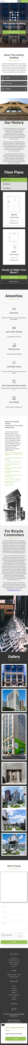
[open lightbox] (14, 204)
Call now (15, 1038)
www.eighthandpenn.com (14, 1022)
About (14, 986)
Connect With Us (14, 36)
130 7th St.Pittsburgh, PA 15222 (14, 959)
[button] (4, 1)
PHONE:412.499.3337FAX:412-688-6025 (14, 963)
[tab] (14, 180)
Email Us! (14, 966)
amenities (14, 992)
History (14, 988)
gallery (14, 997)
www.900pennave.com (14, 1020)
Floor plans (14, 990)
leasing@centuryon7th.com (13, 590)
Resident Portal (14, 32)
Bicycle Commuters (14, 994)
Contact (14, 999)
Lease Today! (14, 277)
